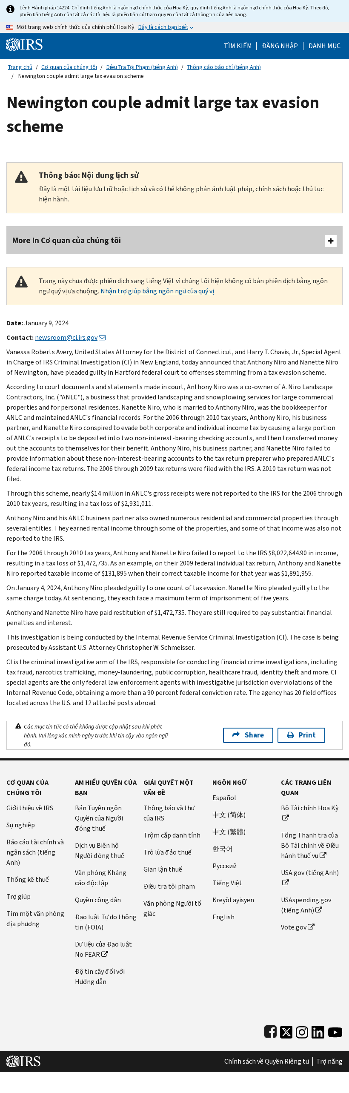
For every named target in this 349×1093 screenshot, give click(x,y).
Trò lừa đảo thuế (167, 852)
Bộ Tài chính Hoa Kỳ (309, 807)
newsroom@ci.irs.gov (66, 337)
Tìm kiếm (238, 46)
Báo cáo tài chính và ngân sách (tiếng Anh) (35, 852)
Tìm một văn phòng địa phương (35, 918)
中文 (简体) (229, 814)
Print (307, 735)
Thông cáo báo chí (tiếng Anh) (224, 67)
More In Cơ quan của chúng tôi (66, 240)
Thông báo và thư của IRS (169, 813)
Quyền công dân (98, 899)
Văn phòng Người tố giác (172, 908)
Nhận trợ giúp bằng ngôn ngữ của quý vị (157, 291)
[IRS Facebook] (270, 1030)
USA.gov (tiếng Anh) (310, 872)
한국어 (222, 848)
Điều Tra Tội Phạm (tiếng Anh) (142, 67)
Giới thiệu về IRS (29, 807)
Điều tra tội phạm (169, 886)
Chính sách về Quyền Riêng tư (266, 1061)
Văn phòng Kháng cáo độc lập (100, 877)
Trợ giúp (18, 896)
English (223, 916)
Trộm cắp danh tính (171, 835)
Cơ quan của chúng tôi (69, 67)
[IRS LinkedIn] (318, 1030)
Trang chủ (20, 67)
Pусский (224, 865)
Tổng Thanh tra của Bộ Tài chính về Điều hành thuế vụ (310, 845)
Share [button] (254, 735)
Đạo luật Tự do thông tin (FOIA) (106, 922)
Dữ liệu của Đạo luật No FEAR (103, 949)
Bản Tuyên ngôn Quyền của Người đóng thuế (99, 818)
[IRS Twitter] (286, 1030)
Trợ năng (329, 1061)
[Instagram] (302, 1030)
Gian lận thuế (162, 869)
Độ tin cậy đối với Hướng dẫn (100, 976)
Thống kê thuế (27, 879)
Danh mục (324, 46)
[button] (280, 46)
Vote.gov (293, 927)
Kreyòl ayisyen (233, 899)
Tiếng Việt (227, 882)
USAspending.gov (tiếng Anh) (306, 905)
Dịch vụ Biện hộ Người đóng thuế (99, 850)
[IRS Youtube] (335, 1030)
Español (224, 797)
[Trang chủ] (24, 44)
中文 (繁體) (229, 831)
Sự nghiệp (20, 824)
